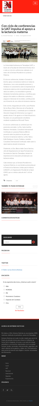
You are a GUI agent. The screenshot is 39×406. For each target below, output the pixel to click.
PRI (7, 293)
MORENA (9, 290)
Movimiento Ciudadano (13, 296)
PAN (7, 286)
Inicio (7, 363)
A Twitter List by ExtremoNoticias (12, 270)
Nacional (8, 371)
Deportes (8, 376)
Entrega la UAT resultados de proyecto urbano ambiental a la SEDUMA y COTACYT (19, 208)
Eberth (31, 400)
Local (7, 366)
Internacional (9, 373)
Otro (7, 303)
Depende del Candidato (13, 300)
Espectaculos (9, 379)
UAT (17, 180)
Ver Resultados (19, 310)
